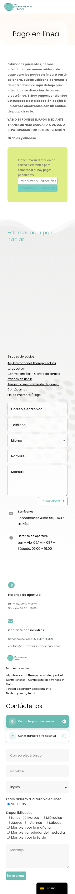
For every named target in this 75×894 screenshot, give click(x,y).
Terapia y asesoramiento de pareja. (33, 384)
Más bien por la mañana (31, 827)
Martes (33, 817)
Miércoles (54, 817)
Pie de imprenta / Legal (24, 395)
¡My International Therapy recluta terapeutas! (34, 675)
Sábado (55, 822)
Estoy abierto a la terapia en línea (33, 799)
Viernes (36, 822)
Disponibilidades (19, 812)
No (23, 804)
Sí (12, 804)
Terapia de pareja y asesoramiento (28, 689)
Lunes (15, 817)
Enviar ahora (51, 501)
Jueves (16, 822)
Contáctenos (17, 389)
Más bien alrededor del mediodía (38, 832)
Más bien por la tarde (28, 837)
